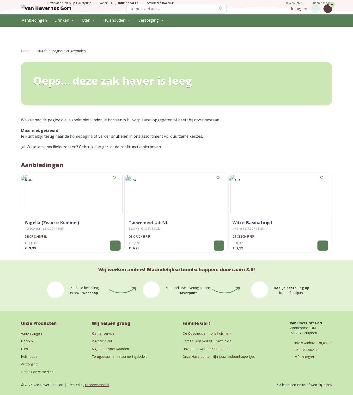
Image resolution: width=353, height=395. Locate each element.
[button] (114, 178)
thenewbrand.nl (97, 385)
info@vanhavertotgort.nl (313, 342)
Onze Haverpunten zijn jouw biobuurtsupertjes (219, 356)
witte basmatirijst (252, 222)
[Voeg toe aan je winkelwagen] (115, 246)
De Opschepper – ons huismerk (207, 333)
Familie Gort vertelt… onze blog (207, 341)
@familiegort (304, 356)
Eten (86, 20)
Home (25, 51)
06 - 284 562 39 (306, 349)
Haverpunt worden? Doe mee (205, 348)
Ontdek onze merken (37, 372)
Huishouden (114, 20)
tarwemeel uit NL (148, 222)
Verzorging (148, 20)
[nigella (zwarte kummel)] (72, 194)
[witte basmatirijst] (280, 194)
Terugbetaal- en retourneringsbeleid (119, 356)
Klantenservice (322, 3)
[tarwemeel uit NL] (176, 194)
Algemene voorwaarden (110, 348)
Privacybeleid (102, 341)
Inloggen (299, 8)
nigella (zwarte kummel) (52, 222)
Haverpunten (293, 3)
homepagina (81, 136)
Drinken (62, 20)
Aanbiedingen (34, 20)
